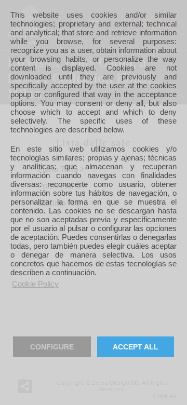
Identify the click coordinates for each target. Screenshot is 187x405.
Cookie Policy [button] (35, 283)
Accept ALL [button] (135, 347)
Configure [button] (52, 347)
